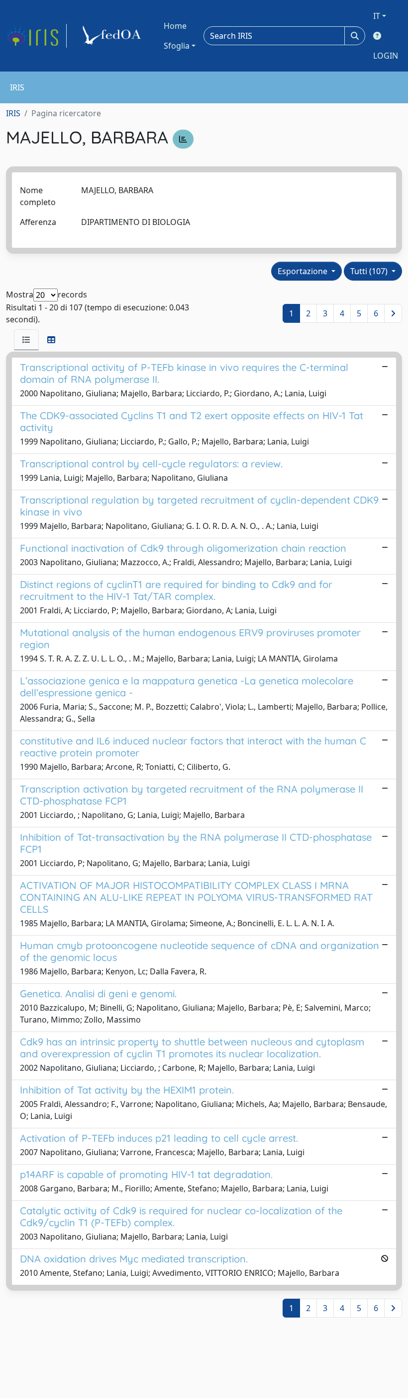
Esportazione (303, 271)
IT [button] (376, 15)
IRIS (13, 113)
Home (175, 25)
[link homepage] (36, 36)
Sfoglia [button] (177, 45)
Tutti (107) (370, 271)
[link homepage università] (113, 36)
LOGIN (385, 55)
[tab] (26, 339)
